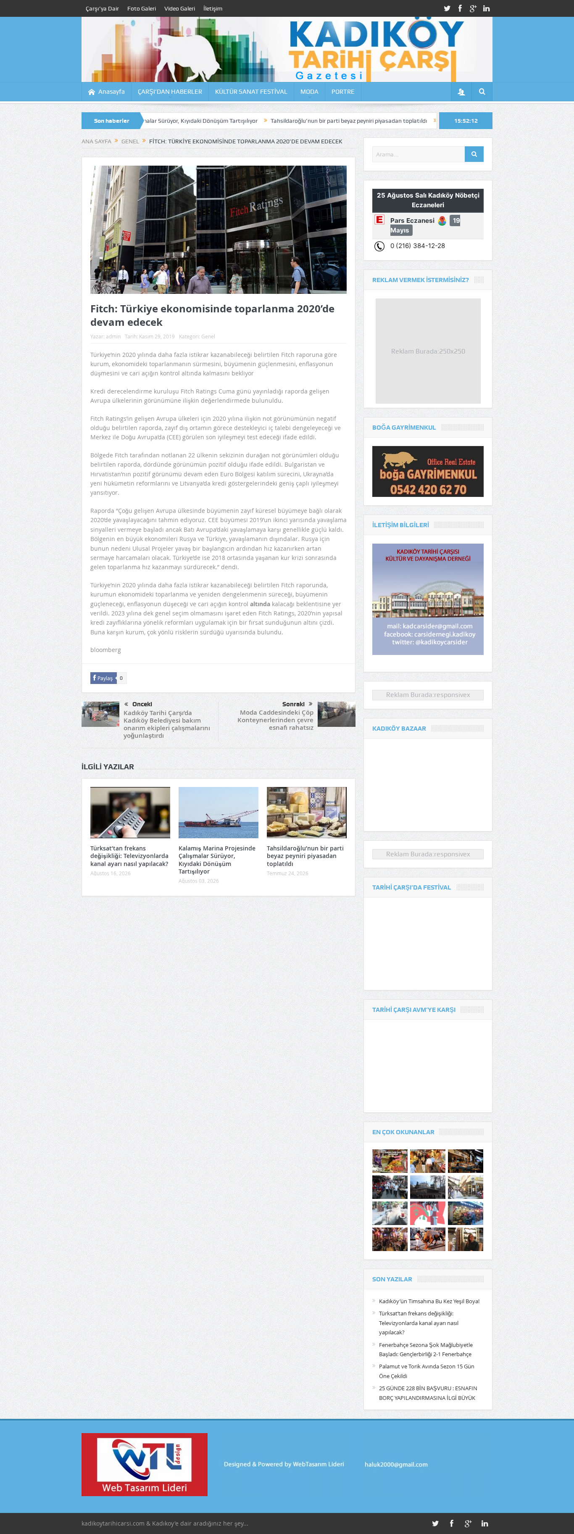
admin (113, 336)
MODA (309, 91)
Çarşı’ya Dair (102, 8)
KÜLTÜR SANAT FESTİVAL (251, 91)
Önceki (142, 704)
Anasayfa (111, 91)
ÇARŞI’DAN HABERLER (170, 91)
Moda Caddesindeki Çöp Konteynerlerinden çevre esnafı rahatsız (275, 720)
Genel (208, 336)
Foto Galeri (141, 8)
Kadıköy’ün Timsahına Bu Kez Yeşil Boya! (429, 1301)
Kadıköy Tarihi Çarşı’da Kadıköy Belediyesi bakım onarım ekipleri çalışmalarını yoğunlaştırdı (167, 724)
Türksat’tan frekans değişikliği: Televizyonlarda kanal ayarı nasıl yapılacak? (129, 855)
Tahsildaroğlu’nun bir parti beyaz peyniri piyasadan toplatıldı (285, 120)
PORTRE (343, 91)
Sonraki (293, 704)
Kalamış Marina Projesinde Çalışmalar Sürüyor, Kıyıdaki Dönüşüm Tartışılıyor (217, 859)
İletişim (212, 8)
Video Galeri (179, 8)
